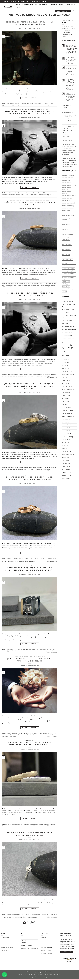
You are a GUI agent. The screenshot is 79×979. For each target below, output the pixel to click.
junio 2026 (65, 362)
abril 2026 (65, 368)
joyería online (45, 200)
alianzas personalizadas (68, 203)
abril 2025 (65, 383)
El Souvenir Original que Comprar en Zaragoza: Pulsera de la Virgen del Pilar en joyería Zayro (69, 150)
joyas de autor (19, 565)
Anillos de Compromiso (42, 4)
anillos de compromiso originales (68, 218)
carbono (70, 227)
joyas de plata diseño (12, 651)
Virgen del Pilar (71, 4)
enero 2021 (65, 448)
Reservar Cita (67, 952)
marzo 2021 (65, 446)
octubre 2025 (66, 371)
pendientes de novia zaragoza (67, 262)
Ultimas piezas (5, 950)
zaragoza (64, 291)
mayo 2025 (65, 380)
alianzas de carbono (67, 198)
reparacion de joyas (67, 345)
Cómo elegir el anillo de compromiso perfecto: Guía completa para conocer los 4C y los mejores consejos (69, 162)
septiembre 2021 (67, 437)
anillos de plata (66, 224)
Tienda (18, 4)
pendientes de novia (67, 259)
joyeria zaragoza (66, 252)
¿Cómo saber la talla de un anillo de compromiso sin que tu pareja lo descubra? (71, 60)
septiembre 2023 (67, 416)
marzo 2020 (65, 472)
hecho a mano (65, 239)
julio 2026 (65, 360)
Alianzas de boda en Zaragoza (29, 938)
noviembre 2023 (67, 410)
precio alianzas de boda (27, 825)
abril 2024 (65, 398)
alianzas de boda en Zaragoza (33, 103)
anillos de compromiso (47, 103)
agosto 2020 (65, 457)
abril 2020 (65, 469)
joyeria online (65, 247)
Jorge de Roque (36, 28)
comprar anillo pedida (41, 916)
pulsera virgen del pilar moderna (68, 274)
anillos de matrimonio (67, 222)
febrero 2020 (66, 475)
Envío (42, 944)
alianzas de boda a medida (69, 185)
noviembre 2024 (67, 386)
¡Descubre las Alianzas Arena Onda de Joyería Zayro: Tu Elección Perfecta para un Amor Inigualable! (29, 386)
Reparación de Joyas (57, 4)
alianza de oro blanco (15, 285)
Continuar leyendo (29, 98)
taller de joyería (37, 825)
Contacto (19, 7)
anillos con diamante (67, 213)
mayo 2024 (65, 395)
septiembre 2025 (67, 374)
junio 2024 (65, 392)
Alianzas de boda (27, 4)
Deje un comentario (52, 105)
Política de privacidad (46, 947)
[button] (77, 11)
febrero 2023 (65, 425)
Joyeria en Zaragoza (29, 20)
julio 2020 (65, 460)
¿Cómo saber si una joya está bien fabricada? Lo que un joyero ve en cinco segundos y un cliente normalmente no (71, 84)
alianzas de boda (26, 285)
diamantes (65, 229)
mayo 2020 (65, 466)
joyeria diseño (31, 651)
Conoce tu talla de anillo (7, 947)
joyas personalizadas (67, 242)
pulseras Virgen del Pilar (68, 268)
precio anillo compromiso (22, 917)
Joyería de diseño (22, 651)
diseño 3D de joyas (67, 320)
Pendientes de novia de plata (69, 339)
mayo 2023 (65, 419)
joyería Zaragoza (16, 105)
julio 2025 (64, 377)
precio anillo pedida (34, 917)
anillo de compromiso (67, 205)
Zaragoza (45, 109)
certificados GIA (25, 914)
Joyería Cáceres (66, 140)
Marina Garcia (66, 335)
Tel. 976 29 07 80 (48, 972)
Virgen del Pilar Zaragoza (68, 288)
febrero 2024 (66, 404)
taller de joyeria (66, 281)
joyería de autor (66, 254)
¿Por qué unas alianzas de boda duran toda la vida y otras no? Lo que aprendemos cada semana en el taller (71, 49)
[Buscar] (73, 11)
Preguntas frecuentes (46, 953)
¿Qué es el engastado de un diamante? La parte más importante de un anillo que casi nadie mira (71, 71)
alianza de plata (66, 180)
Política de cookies (46, 950)
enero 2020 (65, 478)
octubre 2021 (66, 434)
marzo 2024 (65, 401)
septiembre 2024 (67, 389)
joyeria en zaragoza (7, 105)
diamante (32, 914)
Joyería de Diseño (25, 109)
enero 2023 (65, 428)
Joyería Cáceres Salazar (69, 144)
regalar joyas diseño (50, 651)
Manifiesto (4, 941)
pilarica (64, 266)
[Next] (34, 922)
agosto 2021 (65, 440)
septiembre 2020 (67, 454)
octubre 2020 (66, 451)
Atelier (3, 944)
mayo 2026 (65, 365)
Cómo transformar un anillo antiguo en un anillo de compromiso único (71, 97)
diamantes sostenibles (40, 914)
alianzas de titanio (11, 561)
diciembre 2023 (66, 407)
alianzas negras (20, 561)
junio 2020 (65, 463)
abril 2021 (64, 443)
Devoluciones (44, 941)
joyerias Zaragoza (66, 249)
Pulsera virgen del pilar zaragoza (68, 278)
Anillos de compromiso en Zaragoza (28, 941)
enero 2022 (65, 431)
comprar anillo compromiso (28, 916)
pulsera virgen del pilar (68, 271)
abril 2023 (65, 422)
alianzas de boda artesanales (66, 188)
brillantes (64, 227)
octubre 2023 (66, 413)
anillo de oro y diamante (68, 208)
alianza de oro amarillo (46, 558)
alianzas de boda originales (28, 194)
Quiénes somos (5, 937)
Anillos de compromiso (15, 914)
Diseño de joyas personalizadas (29, 948)
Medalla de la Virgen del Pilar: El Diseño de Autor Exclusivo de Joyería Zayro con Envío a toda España (69, 119)
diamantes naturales (67, 232)
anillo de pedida (66, 210)
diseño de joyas (47, 649)
